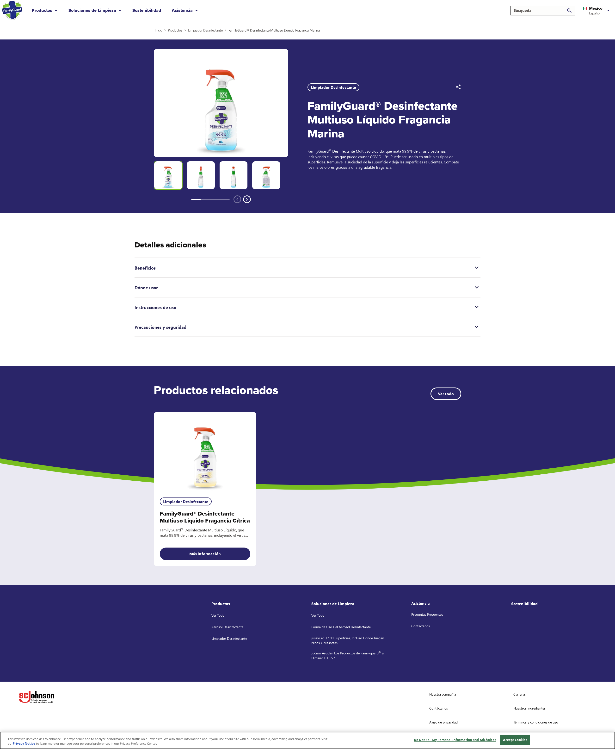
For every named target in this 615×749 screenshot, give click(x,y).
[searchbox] (539, 10)
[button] (597, 10)
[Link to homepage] (12, 10)
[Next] (247, 199)
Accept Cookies (515, 740)
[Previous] (237, 199)
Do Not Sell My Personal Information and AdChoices (455, 740)
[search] (569, 10)
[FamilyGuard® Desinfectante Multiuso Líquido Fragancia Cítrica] (205, 452)
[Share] (458, 87)
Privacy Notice (24, 744)
